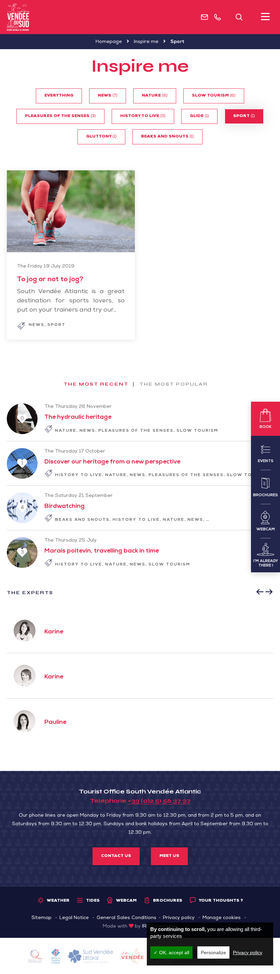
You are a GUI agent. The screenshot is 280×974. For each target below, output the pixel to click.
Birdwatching (64, 506)
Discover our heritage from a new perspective (112, 462)
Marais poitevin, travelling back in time (101, 551)
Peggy (106, 632)
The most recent (96, 384)
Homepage (109, 42)
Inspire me (146, 42)
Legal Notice (74, 918)
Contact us (116, 856)
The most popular (173, 384)
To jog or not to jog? (50, 279)
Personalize (213, 952)
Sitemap (41, 918)
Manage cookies (221, 918)
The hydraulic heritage (77, 417)
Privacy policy (179, 918)
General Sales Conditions (126, 918)
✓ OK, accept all (171, 952)
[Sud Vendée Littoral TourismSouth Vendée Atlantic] (18, 17)
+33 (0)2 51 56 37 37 (159, 800)
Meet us (169, 856)
